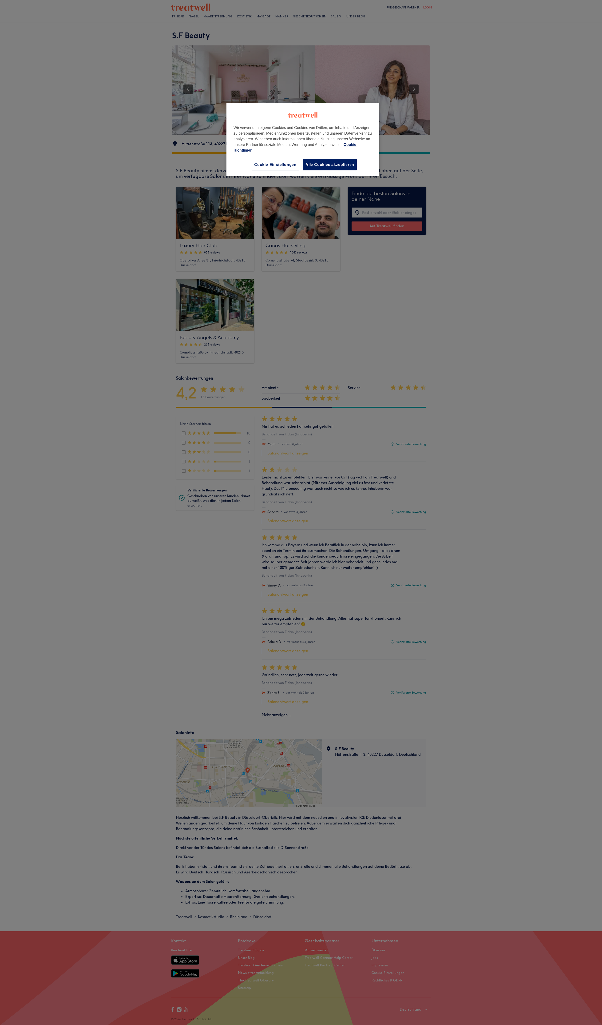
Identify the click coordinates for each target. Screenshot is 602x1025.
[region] (302, 139)
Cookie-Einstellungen (275, 165)
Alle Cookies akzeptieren (329, 165)
